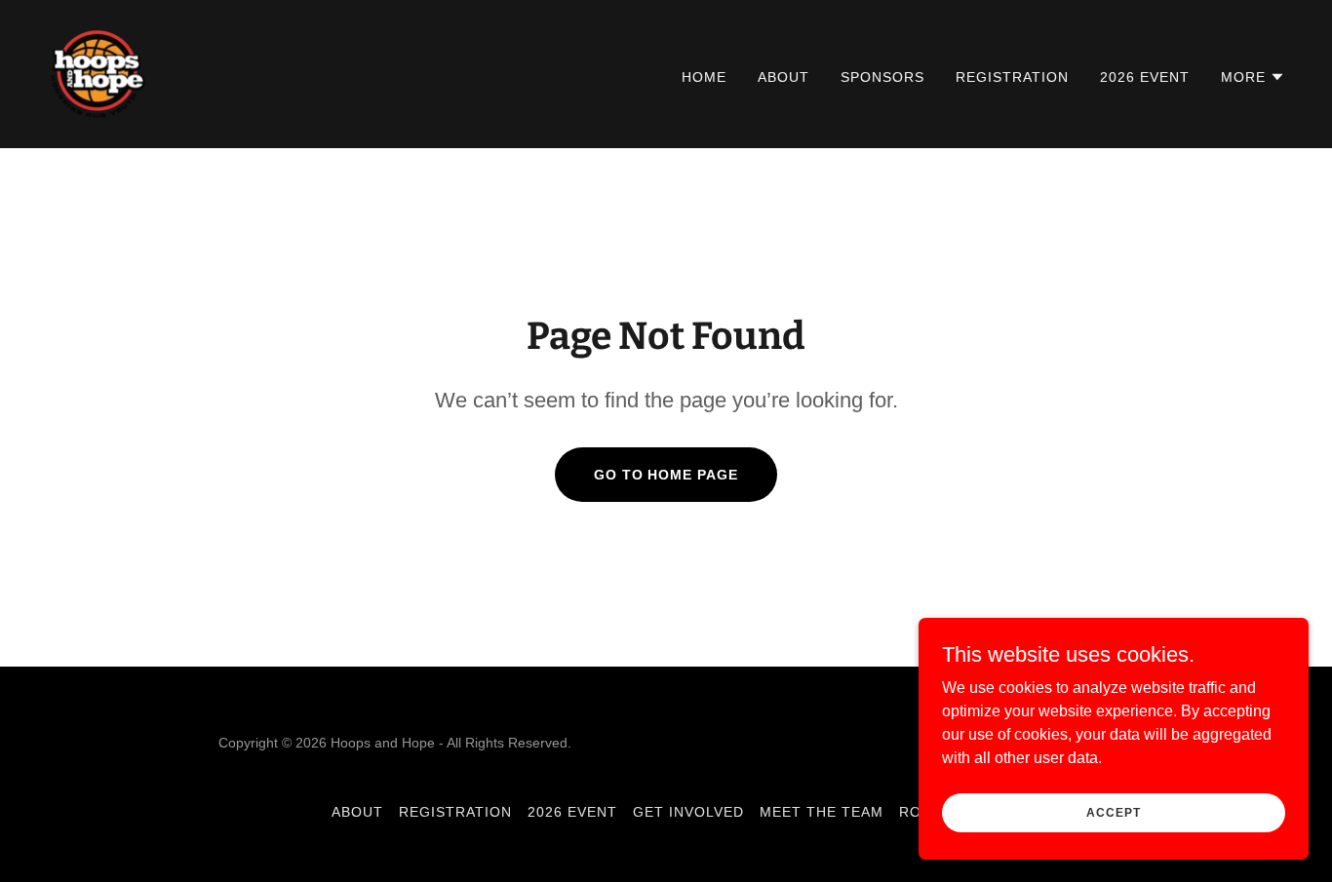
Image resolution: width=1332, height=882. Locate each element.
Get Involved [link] (688, 812)
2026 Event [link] (1145, 77)
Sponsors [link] (882, 77)
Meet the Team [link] (821, 812)
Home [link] (704, 77)
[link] (98, 72)
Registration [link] (1012, 77)
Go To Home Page (666, 474)
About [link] (783, 77)
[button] (1253, 77)
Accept (1113, 812)
